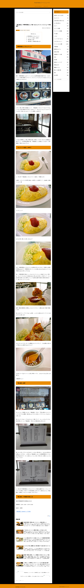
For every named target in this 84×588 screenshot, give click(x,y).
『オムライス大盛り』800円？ (33, 37)
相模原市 (29, 30)
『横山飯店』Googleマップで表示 (23, 511)
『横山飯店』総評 (30, 39)
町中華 (25, 30)
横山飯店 (22, 30)
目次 (32, 33)
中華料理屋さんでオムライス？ (33, 36)
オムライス (18, 30)
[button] (50, 12)
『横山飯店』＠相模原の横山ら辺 (33, 41)
